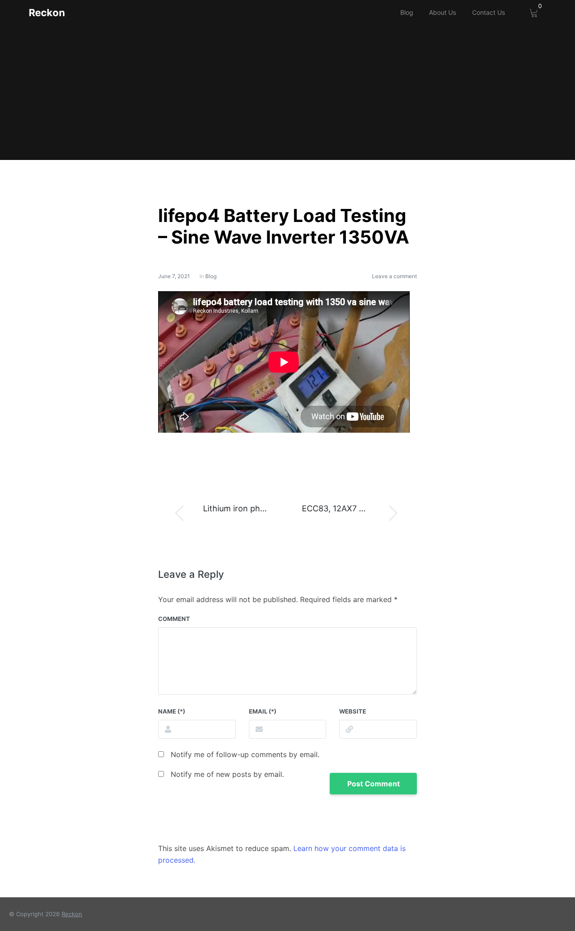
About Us (442, 12)
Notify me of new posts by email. (227, 774)
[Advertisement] (287, 92)
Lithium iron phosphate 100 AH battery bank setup (242, 508)
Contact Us (488, 12)
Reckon (47, 12)
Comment (174, 618)
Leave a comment (394, 276)
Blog (406, 12)
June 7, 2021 (174, 276)
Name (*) (171, 711)
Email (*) (262, 711)
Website (352, 711)
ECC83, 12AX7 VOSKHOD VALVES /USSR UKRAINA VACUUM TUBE (358, 508)
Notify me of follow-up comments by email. (245, 754)
